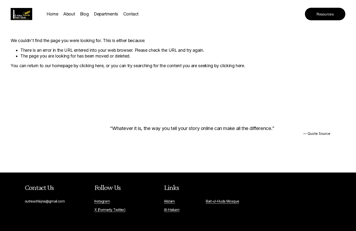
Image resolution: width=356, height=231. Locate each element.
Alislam (169, 201)
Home (52, 13)
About (69, 13)
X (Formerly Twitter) (110, 210)
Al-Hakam (171, 210)
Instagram (102, 201)
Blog (84, 13)
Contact (131, 13)
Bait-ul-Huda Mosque (222, 201)
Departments (106, 13)
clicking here (91, 65)
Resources (325, 14)
